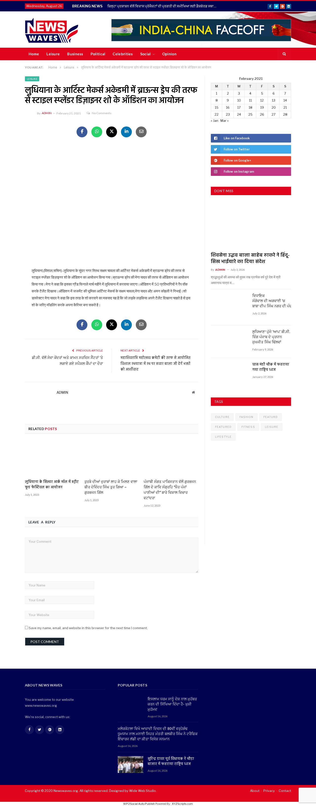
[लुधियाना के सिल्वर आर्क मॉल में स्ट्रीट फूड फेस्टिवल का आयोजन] (52, 458)
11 (250, 100)
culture (222, 417)
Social (145, 54)
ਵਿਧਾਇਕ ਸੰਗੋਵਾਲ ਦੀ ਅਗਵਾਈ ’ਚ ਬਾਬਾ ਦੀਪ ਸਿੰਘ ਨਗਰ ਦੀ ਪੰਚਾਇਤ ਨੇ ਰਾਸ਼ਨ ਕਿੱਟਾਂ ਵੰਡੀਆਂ (271, 301)
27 (274, 114)
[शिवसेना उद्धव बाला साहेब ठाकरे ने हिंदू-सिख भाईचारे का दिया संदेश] (251, 225)
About (254, 791)
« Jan (214, 121)
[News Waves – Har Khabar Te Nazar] (52, 29)
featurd (270, 417)
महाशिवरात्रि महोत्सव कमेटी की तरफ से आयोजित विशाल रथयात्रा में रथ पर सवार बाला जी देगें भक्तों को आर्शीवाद (155, 363)
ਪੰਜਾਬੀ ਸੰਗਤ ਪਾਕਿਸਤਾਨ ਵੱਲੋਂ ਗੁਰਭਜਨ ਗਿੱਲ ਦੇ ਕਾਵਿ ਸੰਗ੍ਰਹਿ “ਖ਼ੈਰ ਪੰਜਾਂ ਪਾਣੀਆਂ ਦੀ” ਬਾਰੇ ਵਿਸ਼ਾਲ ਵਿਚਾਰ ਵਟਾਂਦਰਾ (170, 490)
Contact (285, 791)
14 (285, 100)
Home (34, 54)
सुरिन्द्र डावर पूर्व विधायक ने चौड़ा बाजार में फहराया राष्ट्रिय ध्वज (171, 761)
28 (285, 114)
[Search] (284, 54)
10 (239, 100)
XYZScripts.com (182, 804)
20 (274, 107)
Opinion (169, 54)
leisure (271, 427)
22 (216, 114)
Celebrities (123, 54)
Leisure (53, 54)
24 (239, 114)
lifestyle (223, 436)
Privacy (269, 791)
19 (262, 107)
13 (273, 100)
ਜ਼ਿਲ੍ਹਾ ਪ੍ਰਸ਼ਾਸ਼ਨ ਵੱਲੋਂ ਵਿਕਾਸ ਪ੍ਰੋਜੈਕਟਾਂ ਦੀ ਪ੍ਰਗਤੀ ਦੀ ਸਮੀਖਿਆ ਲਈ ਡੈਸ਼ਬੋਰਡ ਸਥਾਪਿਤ (163, 6)
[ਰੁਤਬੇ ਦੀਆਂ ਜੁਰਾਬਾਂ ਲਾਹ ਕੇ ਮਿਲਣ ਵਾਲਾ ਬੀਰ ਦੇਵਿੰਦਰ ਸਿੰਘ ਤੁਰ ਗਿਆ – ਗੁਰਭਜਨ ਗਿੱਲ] (111, 458)
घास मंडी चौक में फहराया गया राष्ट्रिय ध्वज (270, 367)
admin (47, 113)
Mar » (224, 121)
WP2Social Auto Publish (139, 804)
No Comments (101, 113)
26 (262, 114)
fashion (246, 417)
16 (228, 107)
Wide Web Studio (142, 791)
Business (75, 54)
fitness (248, 427)
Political (98, 54)
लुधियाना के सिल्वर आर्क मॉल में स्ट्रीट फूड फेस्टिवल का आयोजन (52, 484)
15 (216, 107)
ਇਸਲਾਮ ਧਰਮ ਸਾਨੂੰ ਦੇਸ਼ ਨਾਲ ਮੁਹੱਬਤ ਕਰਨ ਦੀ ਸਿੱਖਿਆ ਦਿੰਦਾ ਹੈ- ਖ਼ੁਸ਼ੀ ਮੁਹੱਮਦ (172, 704)
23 (228, 114)
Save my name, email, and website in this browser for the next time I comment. (88, 628)
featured (223, 427)
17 (239, 107)
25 (250, 114)
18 (250, 107)
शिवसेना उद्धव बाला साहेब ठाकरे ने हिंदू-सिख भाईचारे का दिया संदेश (250, 258)
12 (262, 100)
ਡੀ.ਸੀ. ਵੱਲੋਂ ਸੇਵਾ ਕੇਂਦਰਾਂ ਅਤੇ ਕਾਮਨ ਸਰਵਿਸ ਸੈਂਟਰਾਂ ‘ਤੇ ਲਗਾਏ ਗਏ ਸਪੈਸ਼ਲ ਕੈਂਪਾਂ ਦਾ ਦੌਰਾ (67, 361)
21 (285, 107)
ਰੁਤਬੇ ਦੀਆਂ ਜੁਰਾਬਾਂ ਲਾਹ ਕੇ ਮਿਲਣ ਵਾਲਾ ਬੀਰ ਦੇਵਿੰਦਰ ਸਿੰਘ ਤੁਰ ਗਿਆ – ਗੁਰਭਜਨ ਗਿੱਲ (110, 487)
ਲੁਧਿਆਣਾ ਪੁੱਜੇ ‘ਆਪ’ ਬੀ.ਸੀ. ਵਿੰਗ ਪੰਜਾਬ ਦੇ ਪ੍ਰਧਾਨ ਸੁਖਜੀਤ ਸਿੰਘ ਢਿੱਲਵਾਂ (271, 337)
